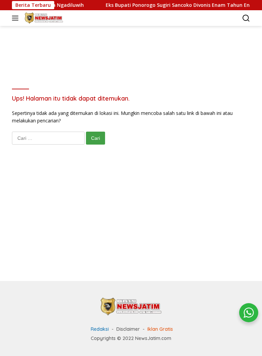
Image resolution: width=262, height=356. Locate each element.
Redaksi (100, 329)
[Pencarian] (246, 18)
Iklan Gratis (160, 329)
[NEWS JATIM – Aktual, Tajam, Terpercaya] (43, 18)
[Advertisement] (136, 48)
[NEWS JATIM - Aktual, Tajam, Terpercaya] (131, 306)
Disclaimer (128, 329)
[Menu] (16, 18)
